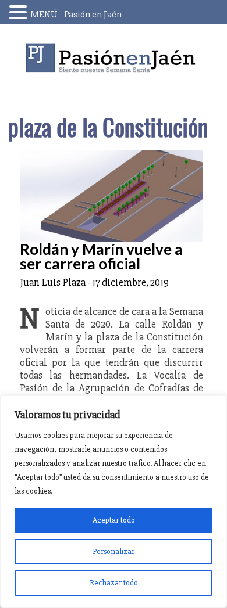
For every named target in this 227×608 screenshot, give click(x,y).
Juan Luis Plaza (53, 282)
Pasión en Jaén (113, 58)
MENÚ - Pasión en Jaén (76, 14)
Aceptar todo (114, 520)
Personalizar (113, 551)
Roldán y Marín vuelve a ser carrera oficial (101, 256)
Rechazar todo (114, 583)
